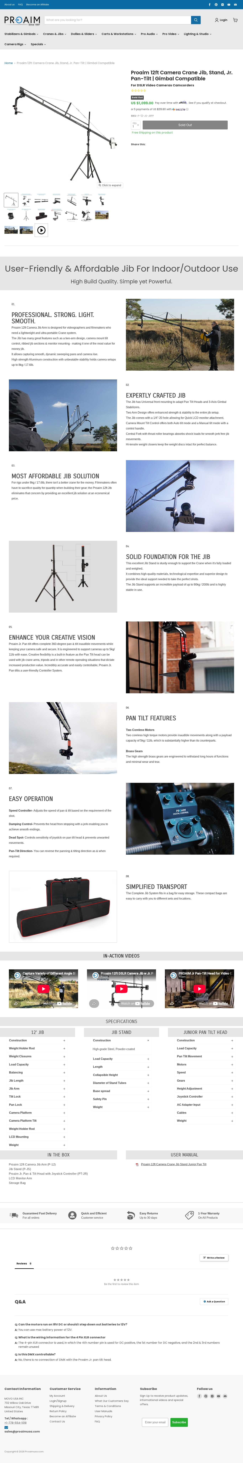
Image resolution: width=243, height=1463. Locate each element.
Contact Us (57, 1421)
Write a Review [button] (215, 1257)
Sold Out (185, 125)
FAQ (20, 4)
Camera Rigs (14, 44)
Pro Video (169, 34)
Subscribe (179, 1422)
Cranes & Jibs (53, 34)
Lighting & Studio (196, 34)
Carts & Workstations (118, 34)
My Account (57, 1396)
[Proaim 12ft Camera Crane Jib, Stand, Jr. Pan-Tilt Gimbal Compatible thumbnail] (56, 215)
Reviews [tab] (22, 1263)
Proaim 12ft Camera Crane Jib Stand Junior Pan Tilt (173, 1164)
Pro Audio (148, 34)
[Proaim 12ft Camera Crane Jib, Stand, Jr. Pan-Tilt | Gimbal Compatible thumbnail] (11, 200)
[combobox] (117, 20)
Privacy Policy (103, 1416)
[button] (185, 109)
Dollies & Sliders (83, 34)
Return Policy (58, 1411)
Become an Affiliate (37, 4)
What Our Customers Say (112, 1401)
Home (8, 63)
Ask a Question (215, 1301)
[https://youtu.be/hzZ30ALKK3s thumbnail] (41, 230)
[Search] (196, 20)
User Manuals (103, 1411)
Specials (37, 44)
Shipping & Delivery (62, 1406)
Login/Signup (58, 1401)
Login (223, 20)
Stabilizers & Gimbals (20, 34)
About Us (101, 1396)
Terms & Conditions (108, 1406)
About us (9, 4)
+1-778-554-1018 (15, 1423)
